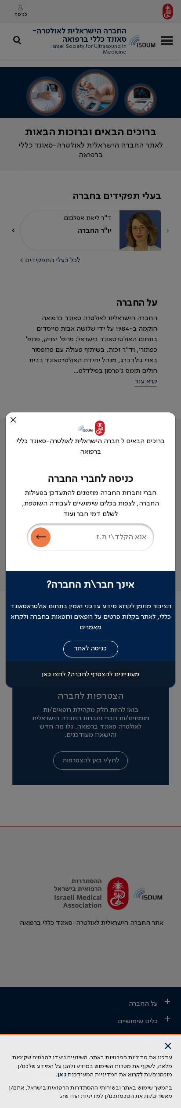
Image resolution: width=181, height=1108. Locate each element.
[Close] (13, 420)
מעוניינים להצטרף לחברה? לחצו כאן (90, 674)
